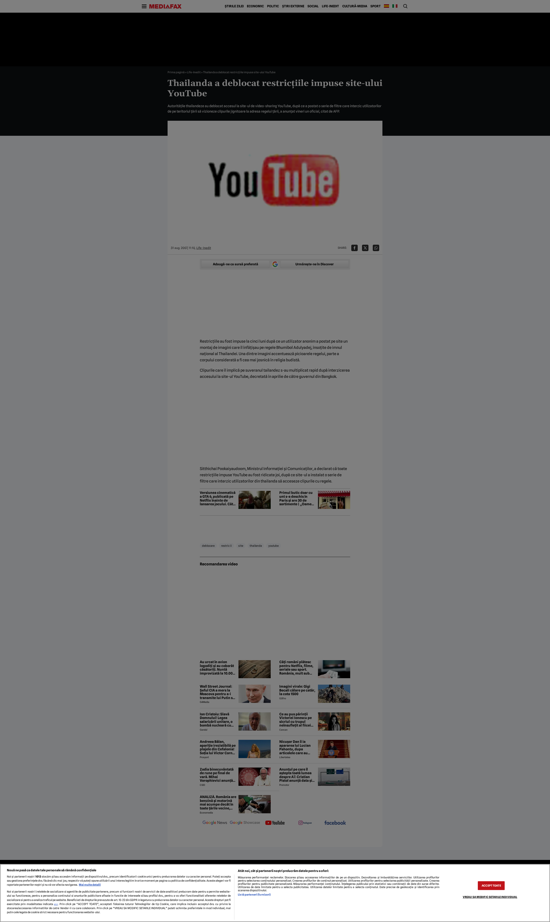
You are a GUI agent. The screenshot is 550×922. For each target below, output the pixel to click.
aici (56, 904)
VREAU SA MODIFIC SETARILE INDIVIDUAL (490, 897)
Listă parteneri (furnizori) (254, 894)
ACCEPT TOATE (491, 885)
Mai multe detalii (90, 884)
